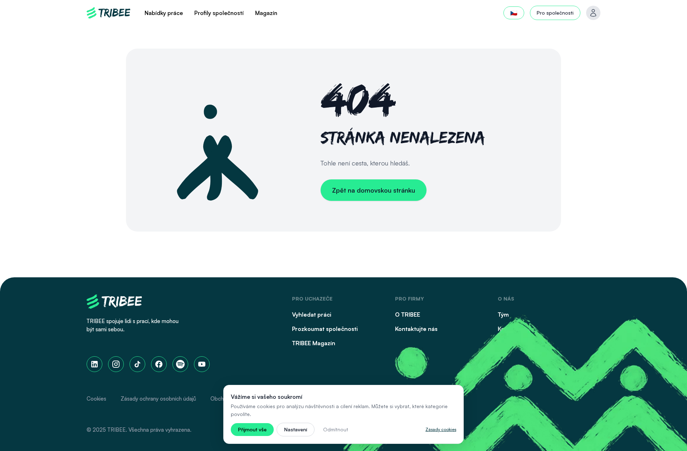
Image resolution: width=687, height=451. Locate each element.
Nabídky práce (164, 12)
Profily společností (219, 12)
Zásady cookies (440, 429)
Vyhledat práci (311, 314)
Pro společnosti (555, 13)
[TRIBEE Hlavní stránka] (108, 13)
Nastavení (295, 429)
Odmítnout (335, 429)
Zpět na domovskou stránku (373, 190)
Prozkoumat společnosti (325, 328)
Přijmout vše (252, 429)
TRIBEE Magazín (313, 343)
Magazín (266, 12)
